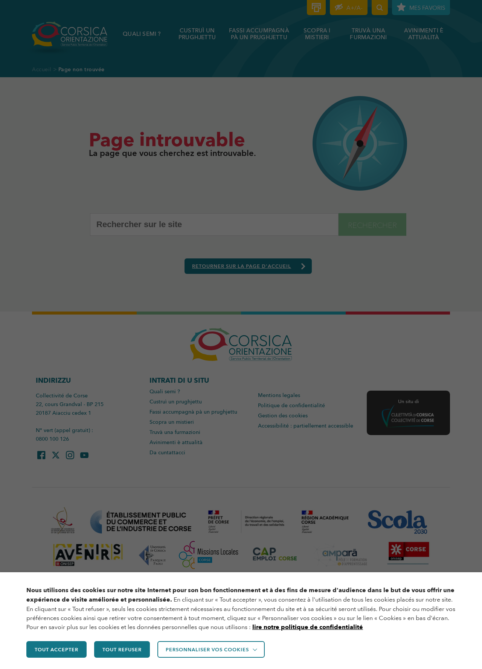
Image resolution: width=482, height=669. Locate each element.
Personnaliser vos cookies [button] (207, 649)
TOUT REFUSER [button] (122, 649)
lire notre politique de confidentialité (307, 627)
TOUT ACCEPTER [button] (56, 649)
